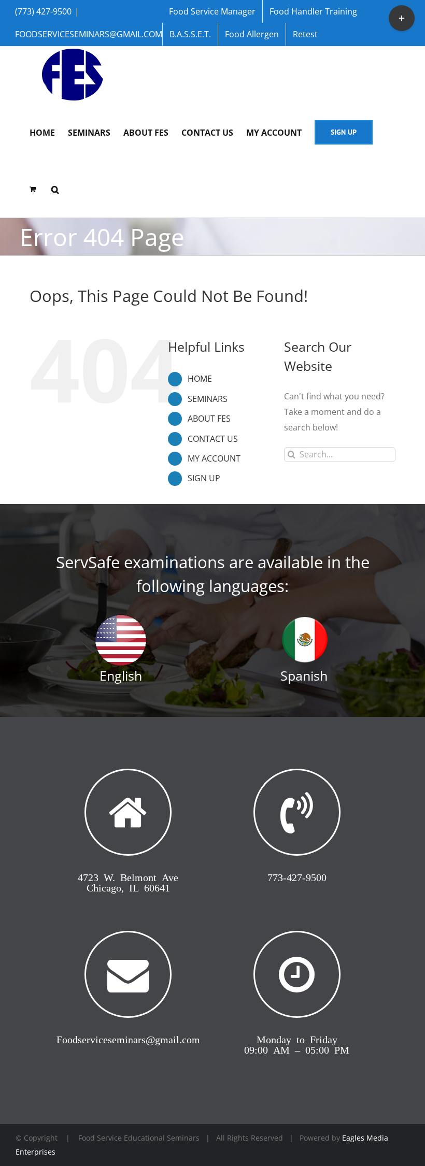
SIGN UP (204, 478)
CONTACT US (213, 438)
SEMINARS (208, 399)
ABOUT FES (209, 418)
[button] (55, 188)
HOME (200, 378)
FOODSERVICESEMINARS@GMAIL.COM (88, 34)
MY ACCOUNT (214, 458)
